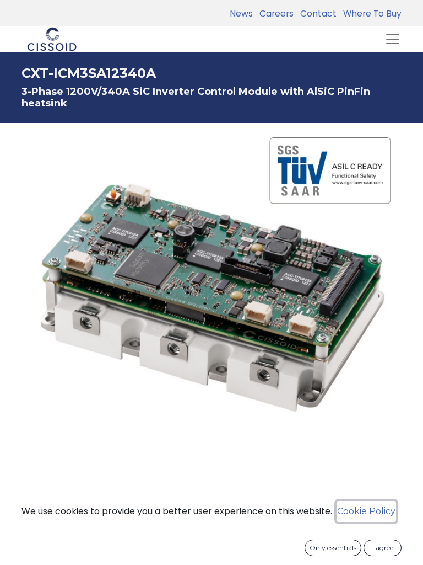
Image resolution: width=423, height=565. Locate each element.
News (241, 13)
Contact (316, 13)
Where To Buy (370, 13)
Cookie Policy (366, 511)
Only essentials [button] (333, 547)
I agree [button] (382, 547)
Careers (274, 13)
